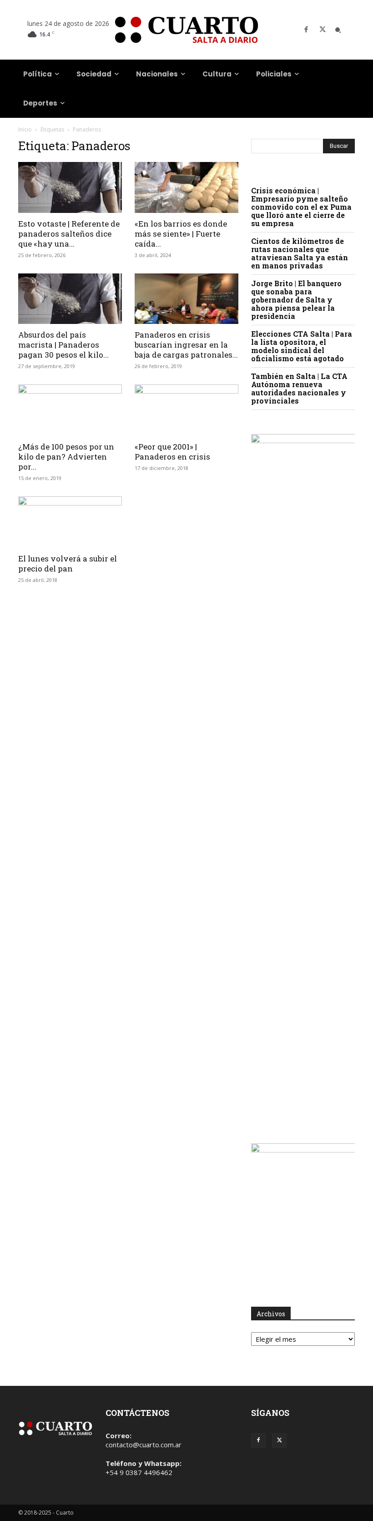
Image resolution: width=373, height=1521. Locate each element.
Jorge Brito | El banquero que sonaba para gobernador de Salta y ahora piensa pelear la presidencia (296, 299)
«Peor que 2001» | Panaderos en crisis (172, 451)
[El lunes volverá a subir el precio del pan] (70, 522)
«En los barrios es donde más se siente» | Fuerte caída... (181, 233)
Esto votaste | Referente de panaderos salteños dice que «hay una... (69, 233)
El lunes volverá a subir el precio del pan (67, 563)
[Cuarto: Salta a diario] (186, 30)
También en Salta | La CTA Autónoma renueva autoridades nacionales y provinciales (299, 388)
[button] (338, 30)
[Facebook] (306, 30)
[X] (322, 30)
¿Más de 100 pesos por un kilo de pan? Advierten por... (66, 456)
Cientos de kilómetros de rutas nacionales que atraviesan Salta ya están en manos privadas (299, 253)
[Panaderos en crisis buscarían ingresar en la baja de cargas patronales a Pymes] (186, 298)
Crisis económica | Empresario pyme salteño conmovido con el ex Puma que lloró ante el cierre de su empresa (301, 207)
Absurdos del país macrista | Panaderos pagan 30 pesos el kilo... (63, 344)
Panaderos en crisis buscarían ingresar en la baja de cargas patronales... (186, 344)
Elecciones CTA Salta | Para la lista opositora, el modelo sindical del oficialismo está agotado (301, 346)
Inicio (25, 129)
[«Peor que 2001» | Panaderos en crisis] (186, 410)
